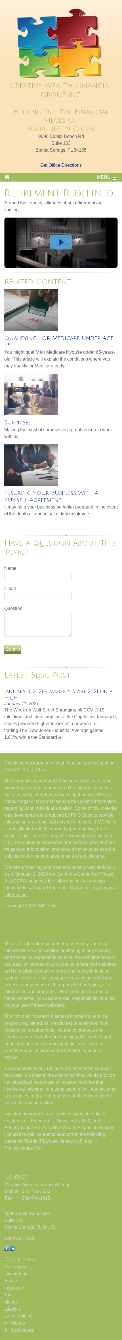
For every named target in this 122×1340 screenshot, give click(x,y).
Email (10, 588)
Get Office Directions (61, 165)
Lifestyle (12, 1309)
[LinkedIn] (12, 1249)
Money (11, 1302)
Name (10, 568)
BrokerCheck (35, 769)
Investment (15, 1273)
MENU (104, 177)
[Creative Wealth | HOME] (61, 78)
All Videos (14, 1323)
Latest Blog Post (37, 675)
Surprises (17, 423)
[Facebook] (6, 1249)
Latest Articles (18, 1315)
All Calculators (19, 1330)
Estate (10, 1280)
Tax (7, 1294)
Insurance (14, 1288)
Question (13, 608)
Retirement (15, 1266)
